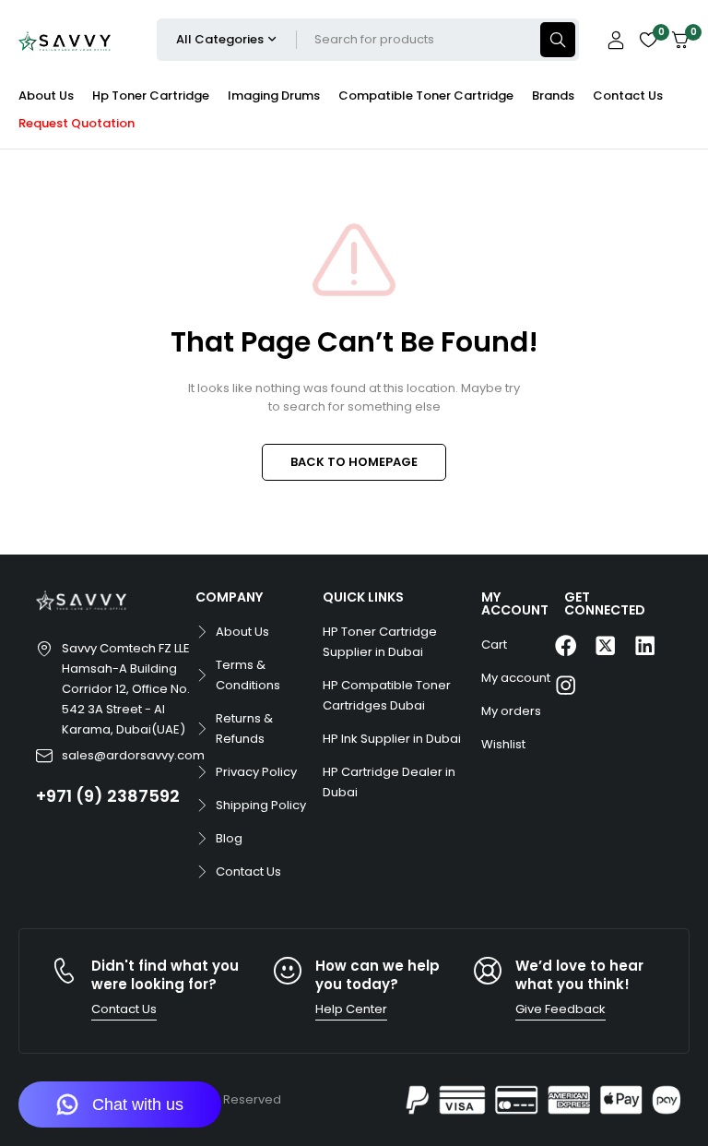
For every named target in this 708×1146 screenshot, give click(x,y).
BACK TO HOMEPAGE (354, 462)
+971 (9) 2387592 (108, 795)
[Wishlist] (648, 39)
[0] (680, 40)
